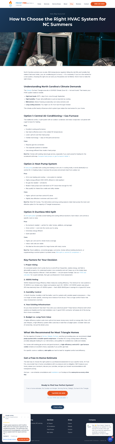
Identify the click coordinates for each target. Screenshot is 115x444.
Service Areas (56, 4)
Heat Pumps (50, 429)
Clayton (70, 432)
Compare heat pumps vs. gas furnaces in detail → (54, 156)
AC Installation (51, 426)
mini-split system (30, 216)
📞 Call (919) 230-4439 (57, 393)
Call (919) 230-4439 (23, 439)
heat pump (28, 167)
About (65, 4)
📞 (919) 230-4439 (98, 4)
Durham (55, 336)
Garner (44, 336)
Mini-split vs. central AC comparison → (68, 252)
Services (46, 4)
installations (55, 372)
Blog (71, 4)
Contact (86, 4)
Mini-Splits (50, 432)
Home (39, 4)
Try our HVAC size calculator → (57, 398)
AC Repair (50, 423)
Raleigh (29, 90)
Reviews (78, 4)
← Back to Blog (57, 407)
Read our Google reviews (9, 439)
